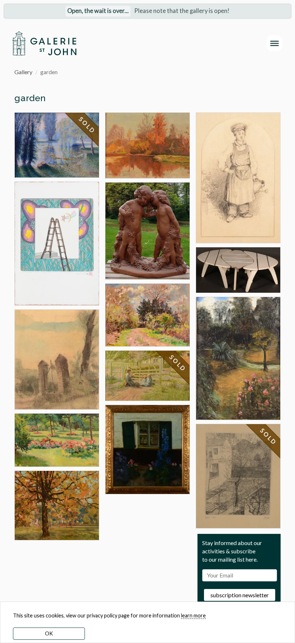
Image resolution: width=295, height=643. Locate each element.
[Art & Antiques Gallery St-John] (44, 43)
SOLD (87, 125)
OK (49, 633)
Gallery (23, 71)
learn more (193, 615)
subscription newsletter (239, 595)
